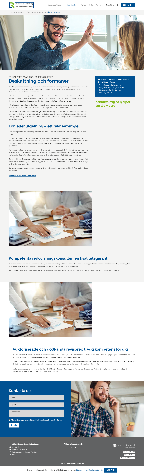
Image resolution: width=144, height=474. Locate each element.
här (61, 420)
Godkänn (110, 470)
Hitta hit (14, 454)
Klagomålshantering (127, 457)
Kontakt (109, 5)
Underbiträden (129, 454)
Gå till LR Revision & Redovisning (73, 463)
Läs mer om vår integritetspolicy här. (89, 470)
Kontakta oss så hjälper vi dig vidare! (22, 175)
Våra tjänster (71, 5)
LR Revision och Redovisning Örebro (20, 12)
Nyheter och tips (87, 5)
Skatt (44, 12)
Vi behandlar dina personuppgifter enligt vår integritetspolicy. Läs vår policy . (36, 420)
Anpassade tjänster (55, 5)
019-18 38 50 (16, 447)
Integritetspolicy (129, 451)
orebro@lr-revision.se (19, 449)
